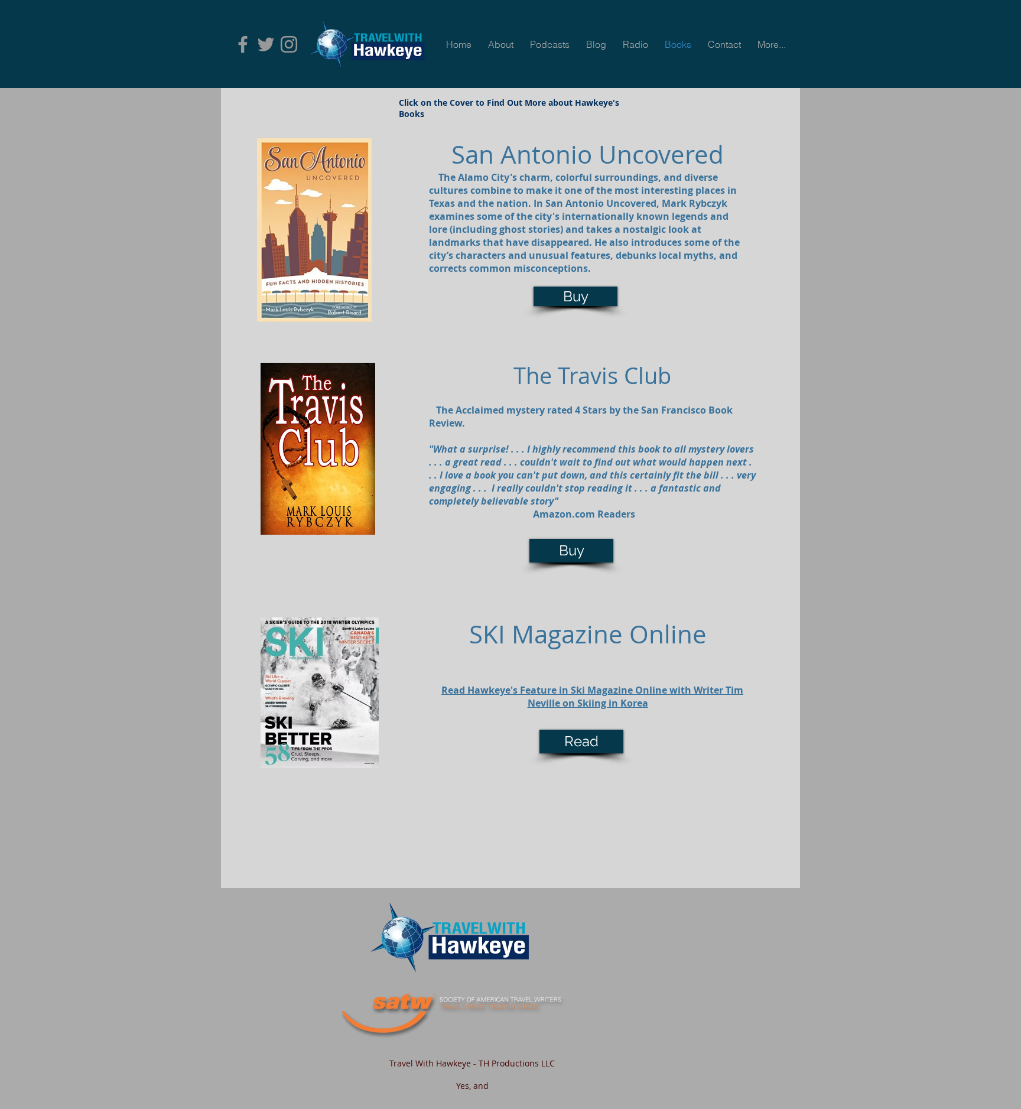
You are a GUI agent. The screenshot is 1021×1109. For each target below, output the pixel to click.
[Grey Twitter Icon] (266, 44)
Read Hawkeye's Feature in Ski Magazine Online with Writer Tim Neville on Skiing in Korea (592, 697)
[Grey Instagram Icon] (289, 44)
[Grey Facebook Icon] (243, 44)
